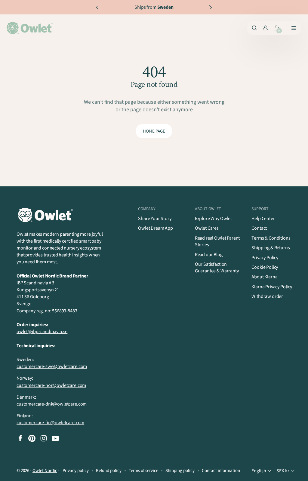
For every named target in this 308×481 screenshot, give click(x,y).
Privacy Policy (264, 257)
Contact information (221, 470)
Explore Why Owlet (213, 218)
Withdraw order (267, 296)
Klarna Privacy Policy (271, 286)
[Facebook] (20, 438)
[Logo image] (31, 28)
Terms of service (143, 470)
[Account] (265, 28)
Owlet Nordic (44, 470)
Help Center (263, 218)
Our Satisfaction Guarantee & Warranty (217, 267)
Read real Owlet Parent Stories (217, 241)
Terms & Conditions (270, 238)
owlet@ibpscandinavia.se (42, 331)
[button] (262, 471)
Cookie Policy (264, 267)
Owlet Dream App (155, 228)
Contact (259, 228)
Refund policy (109, 470)
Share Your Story (154, 218)
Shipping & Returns (270, 247)
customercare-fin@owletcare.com (50, 422)
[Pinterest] (31, 438)
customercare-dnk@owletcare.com (52, 404)
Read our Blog (209, 254)
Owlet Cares (207, 228)
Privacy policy (76, 470)
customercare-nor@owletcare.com (51, 385)
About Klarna (264, 277)
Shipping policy (180, 470)
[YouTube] (55, 438)
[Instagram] (43, 438)
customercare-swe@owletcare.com (52, 366)
